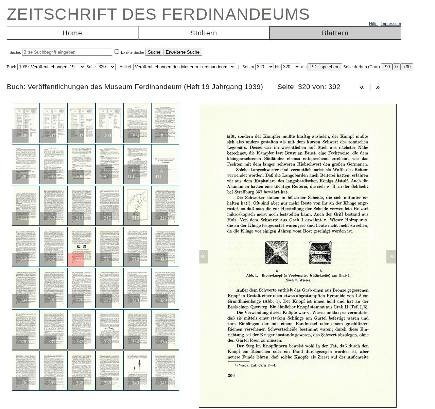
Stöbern (203, 33)
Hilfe (373, 23)
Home (72, 33)
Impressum (391, 23)
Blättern (335, 33)
